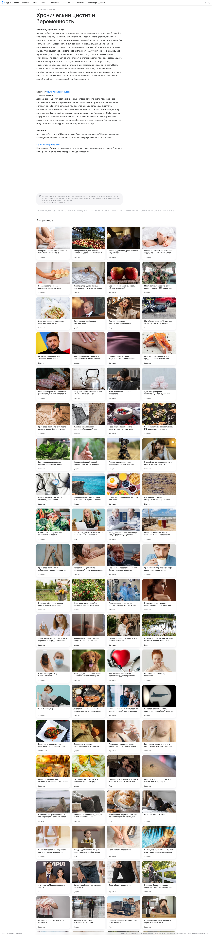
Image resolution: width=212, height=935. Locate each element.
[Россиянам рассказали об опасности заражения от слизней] (53, 771)
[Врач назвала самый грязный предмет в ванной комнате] (88, 630)
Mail (3, 933)
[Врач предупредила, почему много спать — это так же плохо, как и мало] (88, 278)
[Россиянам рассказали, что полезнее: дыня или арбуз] (88, 771)
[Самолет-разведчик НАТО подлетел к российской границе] (159, 701)
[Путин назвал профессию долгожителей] (88, 313)
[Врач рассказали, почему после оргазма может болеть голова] (53, 419)
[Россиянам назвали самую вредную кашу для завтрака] (123, 419)
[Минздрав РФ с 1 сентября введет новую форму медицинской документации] (123, 525)
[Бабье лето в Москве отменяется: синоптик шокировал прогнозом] (88, 912)
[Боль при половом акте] (159, 807)
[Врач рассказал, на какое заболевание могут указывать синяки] (53, 560)
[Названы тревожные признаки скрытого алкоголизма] (159, 912)
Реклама (19, 933)
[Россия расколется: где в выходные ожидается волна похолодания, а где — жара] (123, 454)
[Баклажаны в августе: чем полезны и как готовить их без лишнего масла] (53, 736)
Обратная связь (160, 933)
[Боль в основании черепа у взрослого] (123, 384)
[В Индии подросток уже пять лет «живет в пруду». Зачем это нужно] (159, 630)
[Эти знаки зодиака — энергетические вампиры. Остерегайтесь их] (123, 313)
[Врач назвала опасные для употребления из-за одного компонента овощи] (53, 454)
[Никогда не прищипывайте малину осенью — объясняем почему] (88, 595)
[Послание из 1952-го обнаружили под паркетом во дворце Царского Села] (159, 489)
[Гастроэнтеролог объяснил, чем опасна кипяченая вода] (88, 384)
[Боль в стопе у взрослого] (123, 842)
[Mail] (3, 2)
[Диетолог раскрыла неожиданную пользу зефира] (159, 384)
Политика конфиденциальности (198, 933)
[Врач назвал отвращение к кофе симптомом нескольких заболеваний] (159, 560)
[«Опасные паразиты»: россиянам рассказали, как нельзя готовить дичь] (53, 384)
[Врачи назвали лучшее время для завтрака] (123, 489)
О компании (10, 933)
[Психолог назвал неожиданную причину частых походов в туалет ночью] (53, 842)
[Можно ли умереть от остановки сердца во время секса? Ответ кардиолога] (159, 243)
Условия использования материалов (141, 933)
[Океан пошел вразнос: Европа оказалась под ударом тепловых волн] (88, 489)
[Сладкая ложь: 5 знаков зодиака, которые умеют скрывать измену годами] (123, 771)
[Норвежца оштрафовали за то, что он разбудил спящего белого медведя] (53, 807)
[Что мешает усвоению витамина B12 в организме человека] (159, 419)
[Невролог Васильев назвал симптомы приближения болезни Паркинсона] (159, 877)
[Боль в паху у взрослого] (53, 701)
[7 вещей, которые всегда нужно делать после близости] (159, 454)
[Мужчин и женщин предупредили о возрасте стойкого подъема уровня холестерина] (123, 701)
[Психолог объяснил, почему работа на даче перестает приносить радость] (53, 595)
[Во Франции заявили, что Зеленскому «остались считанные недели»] (53, 348)
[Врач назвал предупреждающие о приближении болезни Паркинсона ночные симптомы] (88, 807)
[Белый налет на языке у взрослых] (159, 666)
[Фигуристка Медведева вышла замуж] (53, 877)
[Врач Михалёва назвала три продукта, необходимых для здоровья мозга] (159, 348)
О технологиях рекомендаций (176, 933)
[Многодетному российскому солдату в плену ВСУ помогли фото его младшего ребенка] (159, 278)
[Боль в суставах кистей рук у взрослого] (53, 912)
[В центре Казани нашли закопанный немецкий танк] (88, 419)
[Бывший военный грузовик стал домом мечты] (123, 912)
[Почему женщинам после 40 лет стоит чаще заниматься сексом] (159, 842)
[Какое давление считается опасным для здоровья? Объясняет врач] (53, 489)
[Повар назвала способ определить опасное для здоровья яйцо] (53, 278)
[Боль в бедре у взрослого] (123, 877)
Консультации (41, 9)
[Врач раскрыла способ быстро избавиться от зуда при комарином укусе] (159, 771)
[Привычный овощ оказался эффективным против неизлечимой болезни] (53, 525)
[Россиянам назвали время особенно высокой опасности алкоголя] (159, 525)
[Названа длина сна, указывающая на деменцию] (123, 243)
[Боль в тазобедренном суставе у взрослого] (88, 877)
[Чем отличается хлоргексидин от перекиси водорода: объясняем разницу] (53, 630)
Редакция (124, 933)
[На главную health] (12, 2)
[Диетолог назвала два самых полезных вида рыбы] (53, 313)
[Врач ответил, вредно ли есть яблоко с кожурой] (123, 278)
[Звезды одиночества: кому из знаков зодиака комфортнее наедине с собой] (88, 842)
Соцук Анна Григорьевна (58, 92)
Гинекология (53, 9)
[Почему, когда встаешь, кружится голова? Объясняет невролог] (123, 348)
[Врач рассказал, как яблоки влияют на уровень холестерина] (88, 243)
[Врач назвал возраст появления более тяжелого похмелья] (123, 560)
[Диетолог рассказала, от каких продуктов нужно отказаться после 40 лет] (88, 701)
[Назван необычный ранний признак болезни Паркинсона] (88, 454)
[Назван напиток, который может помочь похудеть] (123, 630)
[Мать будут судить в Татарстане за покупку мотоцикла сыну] (159, 313)
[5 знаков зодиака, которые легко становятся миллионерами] (88, 525)
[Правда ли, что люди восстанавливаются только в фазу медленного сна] (88, 736)
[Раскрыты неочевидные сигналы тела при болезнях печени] (53, 243)
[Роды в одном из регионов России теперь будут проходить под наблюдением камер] (123, 595)
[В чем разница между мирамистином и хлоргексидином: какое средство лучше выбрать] (53, 666)
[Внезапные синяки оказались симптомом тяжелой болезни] (88, 348)
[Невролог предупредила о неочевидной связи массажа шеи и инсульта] (88, 560)
